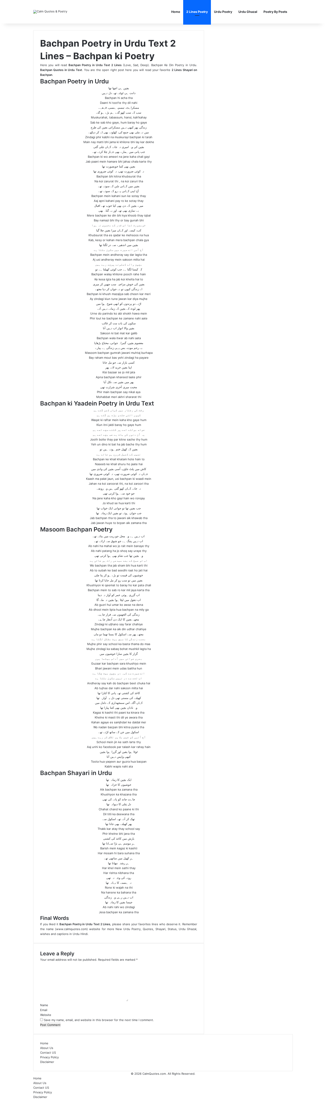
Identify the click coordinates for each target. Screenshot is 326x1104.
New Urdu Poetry (128, 929)
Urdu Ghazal (247, 12)
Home (175, 12)
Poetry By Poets (275, 12)
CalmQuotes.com (154, 1073)
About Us (46, 1048)
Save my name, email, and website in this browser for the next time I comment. (99, 1020)
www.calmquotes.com (71, 929)
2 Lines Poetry (197, 12)
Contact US (48, 1052)
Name (44, 1005)
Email (43, 1010)
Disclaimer (47, 1062)
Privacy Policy (49, 1057)
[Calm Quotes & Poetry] (50, 12)
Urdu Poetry (223, 12)
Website (45, 1015)
